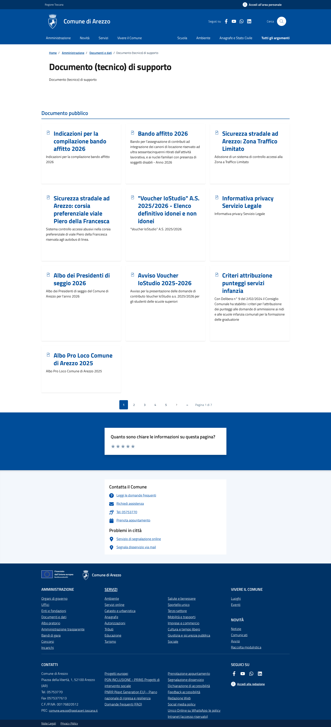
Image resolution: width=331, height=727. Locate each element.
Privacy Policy (69, 723)
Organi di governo (54, 598)
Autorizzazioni (115, 623)
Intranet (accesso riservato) (188, 716)
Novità (84, 37)
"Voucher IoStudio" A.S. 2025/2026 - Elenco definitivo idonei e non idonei (168, 209)
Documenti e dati (100, 52)
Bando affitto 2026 (163, 133)
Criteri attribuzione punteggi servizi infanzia (247, 283)
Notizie (236, 628)
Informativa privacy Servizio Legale (248, 202)
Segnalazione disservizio (186, 679)
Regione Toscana (54, 4)
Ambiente (112, 598)
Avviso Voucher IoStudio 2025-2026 (165, 279)
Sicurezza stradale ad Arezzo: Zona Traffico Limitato (250, 141)
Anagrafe (111, 617)
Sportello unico (179, 604)
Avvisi (235, 641)
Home (53, 52)
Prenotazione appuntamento (189, 673)
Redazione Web (179, 698)
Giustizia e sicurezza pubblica (189, 635)
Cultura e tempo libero (184, 629)
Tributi (109, 629)
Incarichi (47, 647)
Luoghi (236, 598)
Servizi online (114, 604)
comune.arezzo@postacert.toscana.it (73, 710)
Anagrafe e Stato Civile (236, 37)
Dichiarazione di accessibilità (189, 685)
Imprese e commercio (183, 623)
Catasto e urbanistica (120, 610)
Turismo (110, 641)
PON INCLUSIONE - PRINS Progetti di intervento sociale (132, 682)
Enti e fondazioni (53, 610)
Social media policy (182, 704)
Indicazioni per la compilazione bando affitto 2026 (80, 141)
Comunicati (239, 635)
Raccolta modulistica (246, 647)
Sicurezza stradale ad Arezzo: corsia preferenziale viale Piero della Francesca (82, 209)
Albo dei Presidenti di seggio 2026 (82, 279)
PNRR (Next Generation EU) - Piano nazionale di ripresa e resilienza (131, 695)
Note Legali (48, 723)
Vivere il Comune (129, 37)
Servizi (103, 37)
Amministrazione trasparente (62, 629)
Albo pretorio (50, 623)
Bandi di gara (51, 635)
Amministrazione (58, 37)
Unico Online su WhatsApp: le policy (194, 710)
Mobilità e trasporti (182, 617)
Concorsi (47, 641)
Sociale (173, 641)
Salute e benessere (182, 598)
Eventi (235, 604)
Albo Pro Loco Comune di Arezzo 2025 (83, 359)
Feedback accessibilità (184, 692)
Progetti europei (116, 673)
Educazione (113, 635)
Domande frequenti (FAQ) (123, 704)
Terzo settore (177, 610)
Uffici (45, 604)
